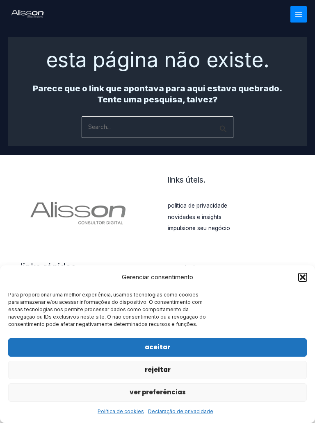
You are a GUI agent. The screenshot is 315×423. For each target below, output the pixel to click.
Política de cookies (121, 411)
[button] (303, 277)
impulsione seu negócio (199, 228)
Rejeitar (158, 369)
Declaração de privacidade (180, 411)
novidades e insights (194, 217)
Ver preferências (158, 392)
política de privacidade (197, 205)
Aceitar (157, 347)
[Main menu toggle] (298, 14)
